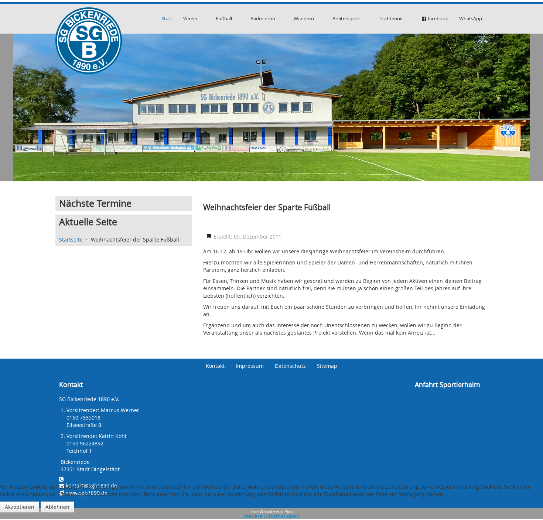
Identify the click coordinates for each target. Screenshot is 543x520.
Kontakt (215, 365)
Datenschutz (290, 365)
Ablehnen (57, 506)
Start (166, 18)
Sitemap (327, 365)
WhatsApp (470, 18)
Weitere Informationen (271, 516)
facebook (438, 18)
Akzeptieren (19, 506)
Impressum (250, 365)
